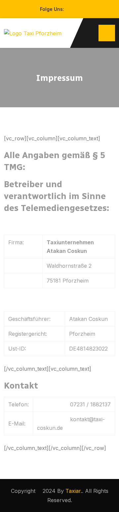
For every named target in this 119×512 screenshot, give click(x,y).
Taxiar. (73, 491)
